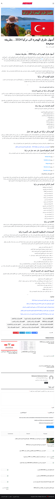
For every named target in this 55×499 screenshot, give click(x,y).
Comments (10, 433)
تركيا (42, 59)
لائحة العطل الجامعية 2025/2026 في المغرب (45, 475)
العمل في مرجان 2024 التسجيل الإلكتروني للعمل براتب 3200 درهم (33, 450)
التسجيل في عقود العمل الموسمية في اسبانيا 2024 (43, 300)
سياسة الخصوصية (16, 496)
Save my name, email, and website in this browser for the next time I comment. (36, 417)
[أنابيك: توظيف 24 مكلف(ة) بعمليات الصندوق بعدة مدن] (4, 483)
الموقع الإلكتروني (23, 412)
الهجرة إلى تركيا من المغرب (18, 321)
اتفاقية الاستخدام (4, 496)
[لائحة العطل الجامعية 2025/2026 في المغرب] (27, 345)
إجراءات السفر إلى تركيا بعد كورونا (32, 318)
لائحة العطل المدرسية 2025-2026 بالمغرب (45, 469)
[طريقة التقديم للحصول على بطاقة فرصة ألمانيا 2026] (4, 489)
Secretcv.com (46, 170)
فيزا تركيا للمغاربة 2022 (46, 327)
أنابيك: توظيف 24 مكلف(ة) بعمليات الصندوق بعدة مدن (43, 481)
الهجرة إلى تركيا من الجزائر (33, 321)
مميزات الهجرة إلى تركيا (13, 327)
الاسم (52, 407)
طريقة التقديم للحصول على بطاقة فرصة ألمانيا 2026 (44, 487)
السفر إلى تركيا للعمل (16, 318)
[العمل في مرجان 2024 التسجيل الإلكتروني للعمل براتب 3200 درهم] (50, 452)
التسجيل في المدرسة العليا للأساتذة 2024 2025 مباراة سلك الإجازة (33, 462)
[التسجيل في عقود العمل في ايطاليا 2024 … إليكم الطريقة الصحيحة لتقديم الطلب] (50, 440)
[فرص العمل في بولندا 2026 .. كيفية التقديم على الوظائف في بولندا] (9, 345)
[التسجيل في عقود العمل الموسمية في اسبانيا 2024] (50, 446)
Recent (28, 433)
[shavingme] (27, 3)
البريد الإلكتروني (50, 412)
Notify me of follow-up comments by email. (43, 420)
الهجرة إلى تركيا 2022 (47, 321)
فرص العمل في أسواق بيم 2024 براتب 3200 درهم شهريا (35, 456)
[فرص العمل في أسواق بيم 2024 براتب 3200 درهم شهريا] (50, 458)
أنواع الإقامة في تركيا (47, 318)
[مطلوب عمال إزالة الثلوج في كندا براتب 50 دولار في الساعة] (46, 360)
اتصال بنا (10, 496)
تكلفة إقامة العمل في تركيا (46, 324)
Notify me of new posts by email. (46, 423)
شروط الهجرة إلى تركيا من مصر (30, 324)
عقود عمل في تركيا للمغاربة (13, 324)
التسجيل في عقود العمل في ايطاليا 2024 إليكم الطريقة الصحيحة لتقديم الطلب (37, 310)
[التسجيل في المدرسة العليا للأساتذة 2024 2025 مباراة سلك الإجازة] (50, 464)
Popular (45, 433)
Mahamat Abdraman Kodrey (40, 376)
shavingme (50, 496)
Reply (46, 382)
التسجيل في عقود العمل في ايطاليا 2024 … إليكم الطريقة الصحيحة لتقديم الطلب (30, 438)
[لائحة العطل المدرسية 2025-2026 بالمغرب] (4, 471)
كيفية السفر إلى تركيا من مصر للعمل (30, 327)
